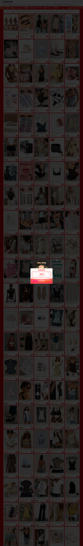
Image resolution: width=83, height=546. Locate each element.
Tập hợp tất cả (41, 280)
